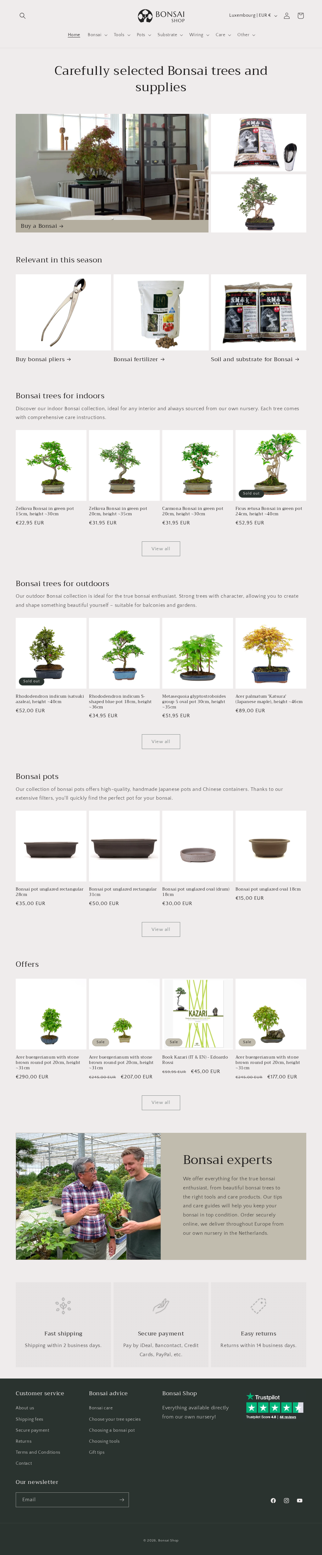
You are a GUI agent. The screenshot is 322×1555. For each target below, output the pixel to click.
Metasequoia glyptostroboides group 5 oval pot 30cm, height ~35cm (194, 702)
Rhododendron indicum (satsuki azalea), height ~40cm (50, 699)
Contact (24, 1463)
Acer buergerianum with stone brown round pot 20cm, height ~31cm (48, 1063)
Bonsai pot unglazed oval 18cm (268, 889)
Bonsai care (101, 1408)
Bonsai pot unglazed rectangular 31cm (123, 892)
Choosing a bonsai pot (112, 1430)
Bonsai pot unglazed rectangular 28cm (50, 892)
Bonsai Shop (168, 1540)
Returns (23, 1441)
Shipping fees (29, 1419)
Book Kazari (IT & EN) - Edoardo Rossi (195, 1060)
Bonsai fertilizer (136, 359)
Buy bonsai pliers (40, 359)
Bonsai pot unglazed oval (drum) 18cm (196, 892)
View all (161, 548)
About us (25, 1408)
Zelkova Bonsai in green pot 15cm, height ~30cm (45, 511)
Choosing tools (104, 1441)
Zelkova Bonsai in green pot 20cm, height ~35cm (118, 511)
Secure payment (32, 1430)
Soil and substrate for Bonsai (251, 359)
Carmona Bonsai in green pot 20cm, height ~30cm (192, 511)
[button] (23, 16)
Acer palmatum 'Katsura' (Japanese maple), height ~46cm (269, 699)
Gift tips (96, 1452)
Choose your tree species (115, 1419)
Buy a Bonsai (39, 226)
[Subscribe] (122, 1499)
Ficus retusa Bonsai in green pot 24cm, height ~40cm (269, 511)
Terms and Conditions (38, 1452)
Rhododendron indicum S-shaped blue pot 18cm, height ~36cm (120, 702)
